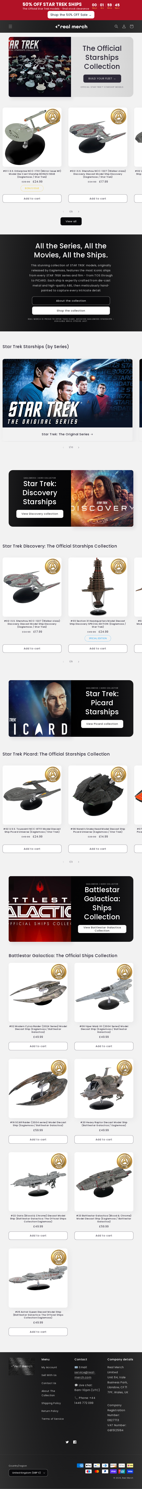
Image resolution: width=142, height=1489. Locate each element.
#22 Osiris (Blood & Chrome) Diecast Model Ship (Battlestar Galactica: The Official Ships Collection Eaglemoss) (38, 1218)
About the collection (71, 300)
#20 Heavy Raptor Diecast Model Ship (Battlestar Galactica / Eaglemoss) (103, 1124)
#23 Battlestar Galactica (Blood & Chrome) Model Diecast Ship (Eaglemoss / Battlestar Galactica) (104, 1218)
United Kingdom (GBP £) (26, 1472)
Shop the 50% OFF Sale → (71, 15)
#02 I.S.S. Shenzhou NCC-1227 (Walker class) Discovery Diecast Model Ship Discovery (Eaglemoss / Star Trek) (98, 174)
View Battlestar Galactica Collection (102, 929)
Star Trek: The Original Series (65, 434)
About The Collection (48, 1393)
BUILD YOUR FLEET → (102, 78)
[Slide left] (63, 211)
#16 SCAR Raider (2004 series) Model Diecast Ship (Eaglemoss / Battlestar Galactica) (38, 1124)
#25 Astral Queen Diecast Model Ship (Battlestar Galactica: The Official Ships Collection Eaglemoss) (38, 1315)
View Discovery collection (39, 514)
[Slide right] (78, 211)
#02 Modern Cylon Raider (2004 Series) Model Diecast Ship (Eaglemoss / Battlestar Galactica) (38, 1029)
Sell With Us (49, 1375)
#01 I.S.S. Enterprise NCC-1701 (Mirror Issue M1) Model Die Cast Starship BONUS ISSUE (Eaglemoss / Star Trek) (32, 174)
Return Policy (50, 1411)
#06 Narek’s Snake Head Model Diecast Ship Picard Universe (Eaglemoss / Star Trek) (97, 831)
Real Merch (127, 1478)
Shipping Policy (51, 1403)
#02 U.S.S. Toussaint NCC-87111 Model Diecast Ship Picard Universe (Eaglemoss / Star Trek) (32, 831)
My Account (49, 1367)
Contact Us (49, 1383)
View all (71, 221)
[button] (10, 26)
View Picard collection (102, 724)
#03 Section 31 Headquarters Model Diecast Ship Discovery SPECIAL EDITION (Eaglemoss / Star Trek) (98, 624)
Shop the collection (71, 310)
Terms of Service (53, 1419)
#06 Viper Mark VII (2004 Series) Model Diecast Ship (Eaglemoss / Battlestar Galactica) (103, 1029)
